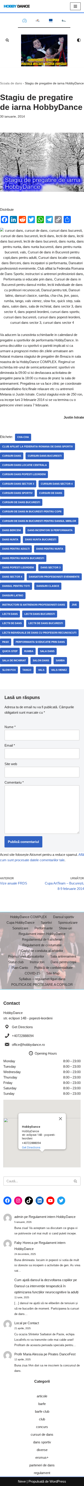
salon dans (41, 660)
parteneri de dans (42, 1465)
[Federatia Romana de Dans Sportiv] (24, 20)
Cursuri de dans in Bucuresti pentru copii (31, 511)
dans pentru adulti (16, 548)
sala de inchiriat (14, 660)
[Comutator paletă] (79, 40)
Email (9, 745)
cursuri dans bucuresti (45, 455)
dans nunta (10, 539)
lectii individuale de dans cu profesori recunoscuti (39, 632)
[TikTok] (29, 1201)
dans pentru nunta (49, 548)
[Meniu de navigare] (75, 6)
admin (18, 1217)
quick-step (9, 651)
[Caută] (7, 40)
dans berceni (11, 530)
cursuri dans (11, 455)
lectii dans (10, 614)
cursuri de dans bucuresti (21, 502)
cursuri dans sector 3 (18, 483)
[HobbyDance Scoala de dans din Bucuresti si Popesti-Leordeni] (16, 6)
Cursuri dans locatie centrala (24, 465)
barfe (42, 1404)
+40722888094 (23, 1036)
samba (60, 660)
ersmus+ (42, 1457)
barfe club (42, 1411)
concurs (42, 1427)
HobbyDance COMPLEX (28, 917)
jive (74, 604)
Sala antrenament (63, 956)
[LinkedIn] (40, 1201)
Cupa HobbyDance (20, 922)
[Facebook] (7, 1201)
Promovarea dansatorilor (26, 956)
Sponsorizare (68, 922)
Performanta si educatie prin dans (40, 642)
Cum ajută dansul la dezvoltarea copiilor (43, 1280)
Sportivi (46, 922)
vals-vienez (59, 670)
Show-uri (65, 928)
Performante (43, 928)
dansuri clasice (48, 586)
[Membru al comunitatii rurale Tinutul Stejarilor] (64, 21)
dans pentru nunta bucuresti (23, 558)
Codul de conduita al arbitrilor (42, 951)
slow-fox (9, 670)
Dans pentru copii (63, 962)
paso (5, 642)
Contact (33, 1323)
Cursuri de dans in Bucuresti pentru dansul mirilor (39, 521)
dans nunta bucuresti (40, 539)
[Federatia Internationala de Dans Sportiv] (38, 20)
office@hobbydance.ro (28, 1044)
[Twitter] (61, 1201)
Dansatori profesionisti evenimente (54, 576)
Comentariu (14, 782)
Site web (10, 764)
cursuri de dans (50, 493)
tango (26, 670)
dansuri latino (12, 595)
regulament (42, 1473)
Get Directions (22, 1027)
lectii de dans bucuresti (45, 623)
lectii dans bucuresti (39, 614)
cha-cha (23, 437)
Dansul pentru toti (16, 586)
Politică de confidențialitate (53, 968)
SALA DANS (47, 651)
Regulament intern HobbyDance (42, 934)
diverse (42, 1450)
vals (41, 670)
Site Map (52, 973)
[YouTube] (50, 1201)
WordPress (58, 1481)
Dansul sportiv (63, 917)
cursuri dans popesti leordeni (24, 474)
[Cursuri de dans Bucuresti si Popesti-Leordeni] (44, 50)
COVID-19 (32, 973)
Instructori (37, 962)
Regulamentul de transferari (42, 939)
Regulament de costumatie (42, 945)
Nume (10, 727)
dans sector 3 (50, 567)
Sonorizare (20, 928)
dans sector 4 (12, 576)
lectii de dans (12, 623)
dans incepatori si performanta (50, 530)
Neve (22, 1481)
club (42, 1419)
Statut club (16, 962)
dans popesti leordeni (18, 567)
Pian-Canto (20, 968)
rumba (28, 651)
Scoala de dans (11, 83)
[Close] (60, 1118)
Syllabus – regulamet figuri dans (42, 979)
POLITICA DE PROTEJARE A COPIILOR (42, 984)
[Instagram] (18, 1201)
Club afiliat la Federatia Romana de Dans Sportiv (37, 446)
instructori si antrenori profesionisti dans (33, 604)
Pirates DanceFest (61, 1354)
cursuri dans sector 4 (57, 483)
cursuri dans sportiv (17, 493)
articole (42, 1396)
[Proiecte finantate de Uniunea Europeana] (51, 21)
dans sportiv (42, 1442)
